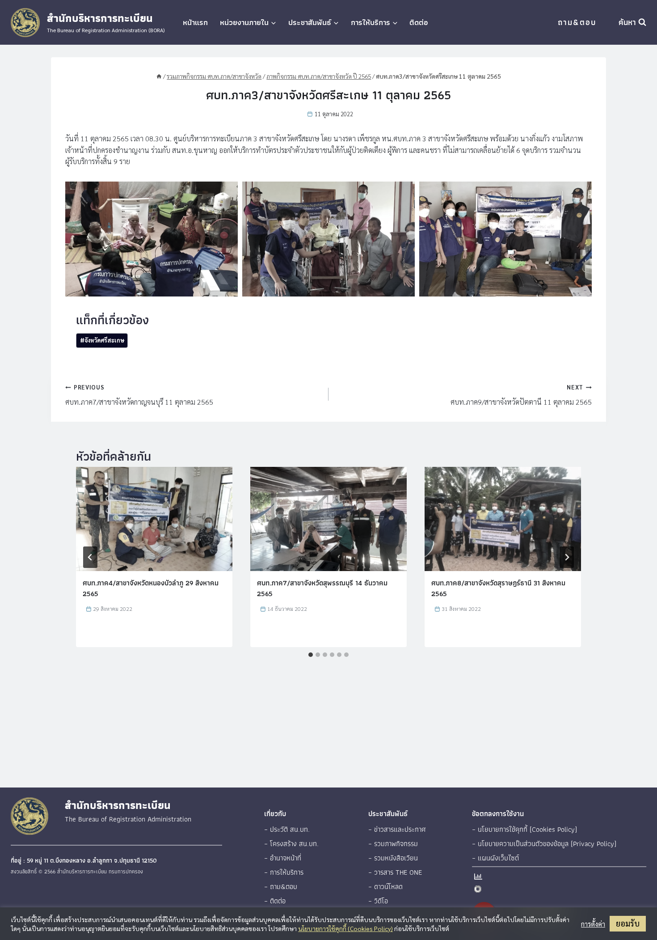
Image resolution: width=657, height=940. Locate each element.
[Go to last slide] (90, 557)
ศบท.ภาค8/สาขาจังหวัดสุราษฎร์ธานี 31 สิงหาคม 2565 (498, 588)
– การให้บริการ (283, 872)
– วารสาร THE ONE (395, 872)
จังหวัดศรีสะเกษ (102, 340)
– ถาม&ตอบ (280, 886)
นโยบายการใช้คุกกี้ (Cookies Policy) (345, 928)
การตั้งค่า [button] (593, 924)
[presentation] (154, 519)
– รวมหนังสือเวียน (393, 858)
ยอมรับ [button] (628, 923)
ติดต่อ (418, 22)
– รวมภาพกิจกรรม (393, 843)
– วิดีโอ (378, 900)
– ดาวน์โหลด (385, 886)
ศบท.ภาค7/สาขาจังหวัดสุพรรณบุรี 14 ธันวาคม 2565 (322, 588)
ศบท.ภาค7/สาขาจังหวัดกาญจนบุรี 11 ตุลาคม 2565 (139, 394)
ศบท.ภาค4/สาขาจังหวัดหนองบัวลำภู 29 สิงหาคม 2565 (151, 588)
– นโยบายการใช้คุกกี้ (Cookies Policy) (524, 829)
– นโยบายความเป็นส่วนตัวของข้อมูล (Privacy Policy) (544, 843)
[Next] (567, 557)
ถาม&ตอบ (577, 22)
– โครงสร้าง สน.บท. (291, 843)
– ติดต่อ (275, 900)
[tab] (310, 654)
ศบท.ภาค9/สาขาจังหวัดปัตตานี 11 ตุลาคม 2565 (521, 394)
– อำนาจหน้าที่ (282, 858)
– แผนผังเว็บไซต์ (495, 858)
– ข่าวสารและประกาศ (397, 829)
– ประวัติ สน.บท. (287, 829)
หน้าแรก (195, 22)
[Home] (159, 76)
